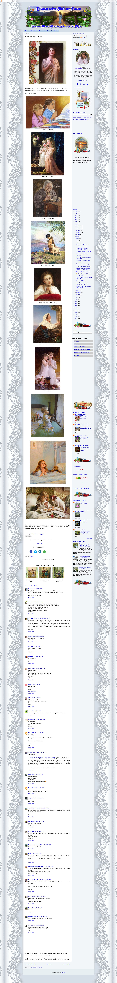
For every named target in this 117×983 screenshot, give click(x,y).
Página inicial (49, 964)
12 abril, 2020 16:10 (38, 774)
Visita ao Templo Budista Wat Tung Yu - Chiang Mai (83, 269)
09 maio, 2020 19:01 (39, 925)
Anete (29, 853)
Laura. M (30, 774)
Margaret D (31, 636)
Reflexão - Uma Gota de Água (83, 266)
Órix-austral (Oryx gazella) (82, 264)
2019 (76, 297)
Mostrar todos (89, 538)
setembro (78, 232)
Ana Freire (31, 925)
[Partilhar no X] (28, 536)
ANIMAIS (76, 341)
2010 (76, 316)
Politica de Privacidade (39, 30)
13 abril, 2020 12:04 (46, 844)
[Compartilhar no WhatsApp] (44, 551)
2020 (76, 224)
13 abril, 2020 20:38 (36, 853)
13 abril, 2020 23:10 (41, 896)
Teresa (30, 907)
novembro (78, 228)
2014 (76, 308)
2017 (76, 301)
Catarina (30, 656)
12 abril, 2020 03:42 (45, 618)
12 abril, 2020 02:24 (38, 588)
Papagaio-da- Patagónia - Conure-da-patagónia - (82, 249)
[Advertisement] (82, 186)
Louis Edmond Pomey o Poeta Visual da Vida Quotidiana (85, 449)
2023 (76, 217)
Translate (84, 37)
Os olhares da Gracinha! (34, 844)
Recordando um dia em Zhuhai (83, 251)
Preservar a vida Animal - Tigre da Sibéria (85, 557)
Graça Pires (31, 831)
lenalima (30, 588)
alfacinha (30, 646)
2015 (76, 305)
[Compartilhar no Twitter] (35, 551)
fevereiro (78, 292)
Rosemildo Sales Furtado (34, 879)
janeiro (78, 294)
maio (77, 240)
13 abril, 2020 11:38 (39, 831)
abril (77, 242)
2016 (76, 303)
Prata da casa (31, 719)
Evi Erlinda (31, 821)
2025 (76, 213)
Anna (29, 697)
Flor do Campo (78, 502)
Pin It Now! (40, 543)
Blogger (63, 972)
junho (77, 238)
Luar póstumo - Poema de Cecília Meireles (82, 283)
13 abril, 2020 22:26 (46, 879)
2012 (76, 312)
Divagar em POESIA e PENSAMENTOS (80, 415)
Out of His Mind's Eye (80, 530)
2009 (76, 318)
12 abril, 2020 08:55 (41, 668)
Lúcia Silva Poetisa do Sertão (35, 866)
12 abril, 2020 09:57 (36, 697)
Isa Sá (29, 684)
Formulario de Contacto (52, 30)
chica (29, 711)
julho (77, 236)
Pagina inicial (28, 30)
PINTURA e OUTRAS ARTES (82, 350)
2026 (76, 211)
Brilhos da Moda (32, 691)
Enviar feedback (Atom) (36, 967)
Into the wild (82, 512)
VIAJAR (76, 355)
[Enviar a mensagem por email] (25, 536)
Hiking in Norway (79, 511)
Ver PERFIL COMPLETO (82, 80)
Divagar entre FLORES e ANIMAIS (81, 435)
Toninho (30, 602)
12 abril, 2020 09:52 (36, 684)
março (78, 290)
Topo (114, 980)
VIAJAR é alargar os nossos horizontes (82, 425)
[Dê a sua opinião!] (27, 536)
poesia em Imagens (80, 520)
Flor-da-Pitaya (83, 522)
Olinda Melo (31, 732)
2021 (76, 221)
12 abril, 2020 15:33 (41, 752)
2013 (76, 310)
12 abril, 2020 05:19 (39, 636)
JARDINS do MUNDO (80, 347)
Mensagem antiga (66, 964)
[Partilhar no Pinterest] (30, 536)
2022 (76, 219)
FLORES (76, 344)
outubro (78, 230)
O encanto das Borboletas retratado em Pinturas (82, 245)
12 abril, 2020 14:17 (39, 732)
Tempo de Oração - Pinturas (83, 271)
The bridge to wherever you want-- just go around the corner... (85, 532)
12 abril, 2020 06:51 (38, 646)
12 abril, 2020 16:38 (40, 787)
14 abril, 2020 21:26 (43, 916)
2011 (76, 314)
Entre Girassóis (83, 503)
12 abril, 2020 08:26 (38, 656)
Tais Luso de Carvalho (34, 618)
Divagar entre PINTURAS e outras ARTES (82, 446)
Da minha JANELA (80, 280)
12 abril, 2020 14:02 (40, 719)
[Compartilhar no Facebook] (31, 551)
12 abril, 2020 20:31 (44, 808)
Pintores (31, 556)
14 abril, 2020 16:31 (37, 907)
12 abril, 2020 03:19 (38, 602)
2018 (76, 299)
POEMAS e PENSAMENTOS (82, 352)
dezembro (78, 226)
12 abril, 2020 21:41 (39, 821)
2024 (76, 215)
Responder (31, 597)
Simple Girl (31, 798)
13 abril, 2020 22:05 (48, 866)
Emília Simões (32, 668)
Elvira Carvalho (32, 896)
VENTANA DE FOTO (33, 808)
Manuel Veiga (31, 787)
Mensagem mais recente (30, 964)
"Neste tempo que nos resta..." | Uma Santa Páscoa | (42, 757)
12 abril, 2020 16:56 (39, 798)
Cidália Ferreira (32, 752)
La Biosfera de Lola (33, 916)
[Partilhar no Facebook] (29, 536)
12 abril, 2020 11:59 (36, 711)
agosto (78, 234)
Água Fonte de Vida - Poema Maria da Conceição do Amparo (84, 545)
